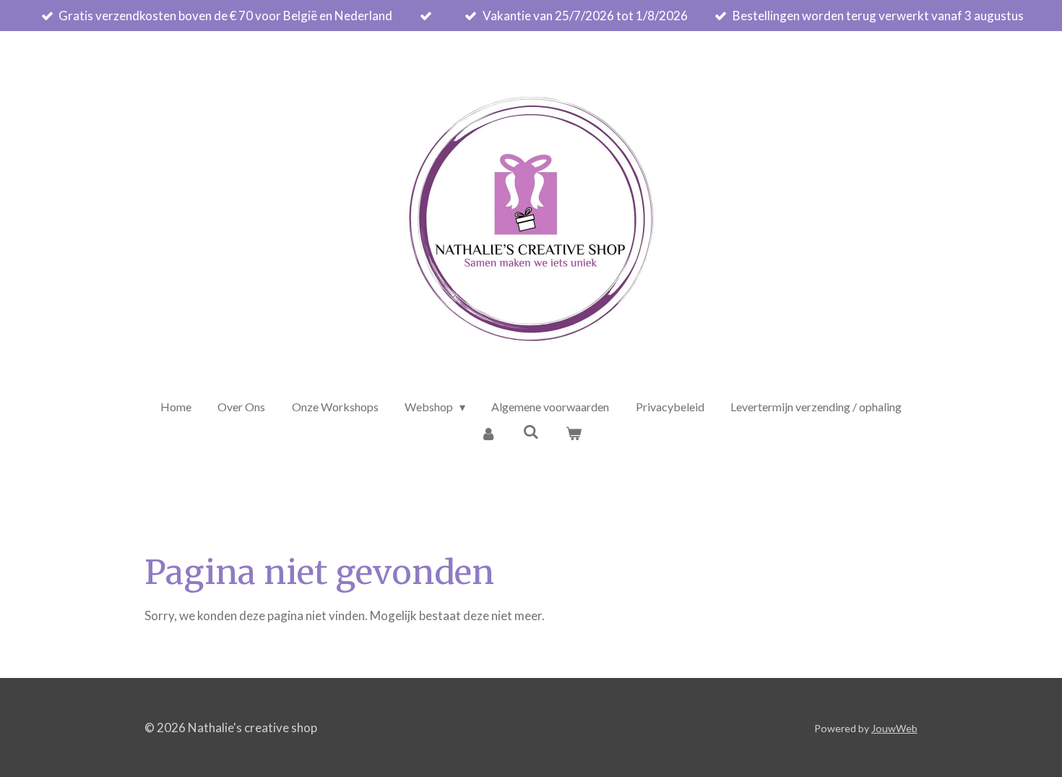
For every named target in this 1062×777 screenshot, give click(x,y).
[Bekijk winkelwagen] (572, 433)
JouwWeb (894, 728)
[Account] (488, 433)
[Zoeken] (531, 431)
